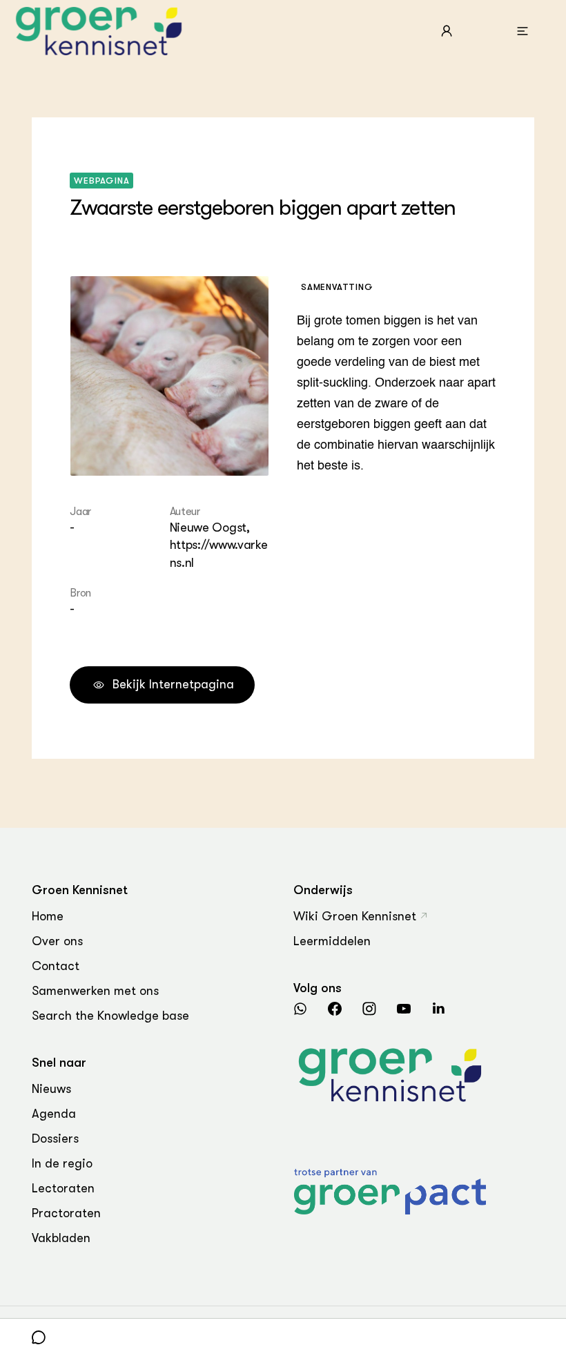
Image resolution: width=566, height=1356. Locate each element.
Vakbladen (61, 1238)
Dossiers (55, 1138)
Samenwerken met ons (95, 991)
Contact (55, 966)
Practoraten (66, 1213)
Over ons (57, 941)
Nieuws (51, 1089)
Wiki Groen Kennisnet (354, 916)
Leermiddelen (332, 941)
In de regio (62, 1163)
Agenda (54, 1114)
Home (48, 916)
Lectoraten (63, 1188)
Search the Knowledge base (110, 1016)
